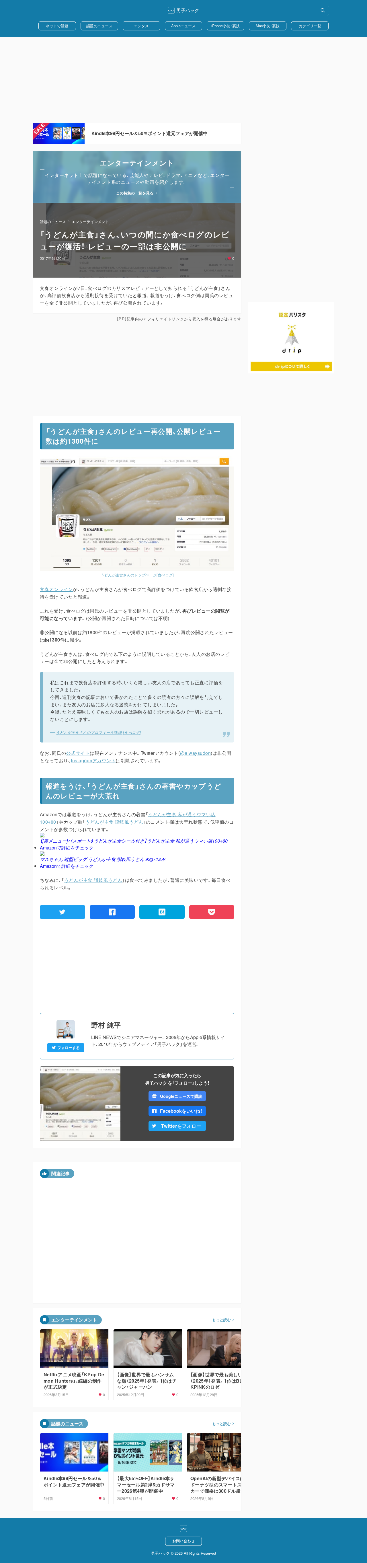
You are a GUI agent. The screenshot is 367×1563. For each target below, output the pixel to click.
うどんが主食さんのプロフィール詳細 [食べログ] (98, 732)
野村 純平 (106, 1024)
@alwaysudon (195, 753)
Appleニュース (183, 25)
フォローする (68, 1047)
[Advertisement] (183, 80)
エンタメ (141, 25)
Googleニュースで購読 (181, 1096)
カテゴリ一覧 (310, 25)
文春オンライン (56, 589)
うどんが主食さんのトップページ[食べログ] (137, 575)
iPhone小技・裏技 (225, 25)
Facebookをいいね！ (181, 1111)
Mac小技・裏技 (268, 25)
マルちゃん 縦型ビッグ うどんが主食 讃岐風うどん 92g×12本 (102, 859)
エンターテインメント (90, 221)
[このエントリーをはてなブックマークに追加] (162, 912)
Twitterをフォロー (181, 1125)
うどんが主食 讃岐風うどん (114, 821)
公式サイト (78, 753)
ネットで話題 (57, 25)
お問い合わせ (183, 1540)
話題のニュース (99, 25)
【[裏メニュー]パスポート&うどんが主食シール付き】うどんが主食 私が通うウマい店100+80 (134, 840)
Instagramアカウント (93, 760)
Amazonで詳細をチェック (66, 847)
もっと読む (221, 1319)
